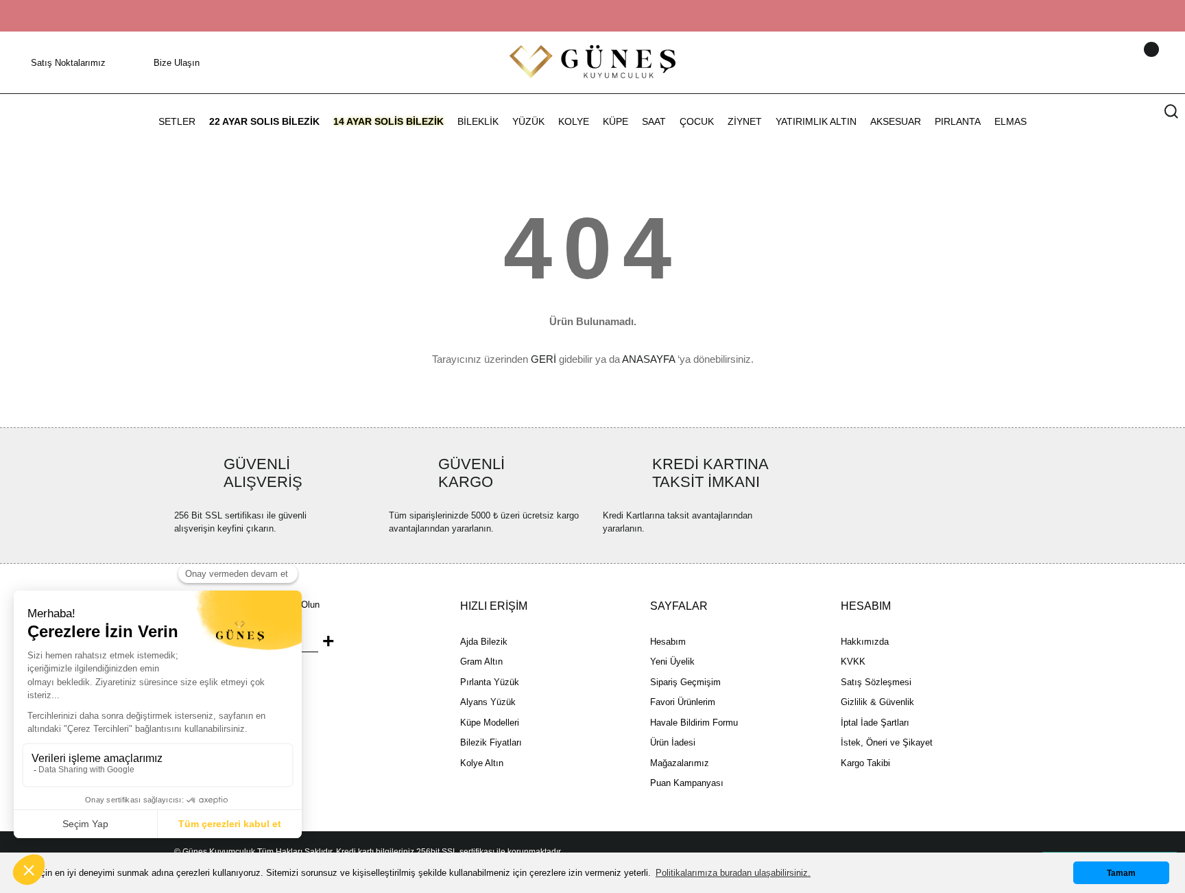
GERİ (543, 359)
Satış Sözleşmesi (876, 682)
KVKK (853, 661)
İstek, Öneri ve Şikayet (887, 742)
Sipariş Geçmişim (685, 682)
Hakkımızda (865, 641)
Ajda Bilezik (483, 641)
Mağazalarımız (679, 763)
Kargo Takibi (865, 763)
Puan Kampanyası (686, 783)
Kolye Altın (481, 763)
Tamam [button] (1121, 872)
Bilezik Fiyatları (491, 742)
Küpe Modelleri (489, 722)
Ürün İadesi (672, 742)
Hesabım (668, 641)
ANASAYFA (648, 359)
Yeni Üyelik (672, 661)
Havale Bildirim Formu (694, 722)
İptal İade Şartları (875, 722)
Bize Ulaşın (177, 63)
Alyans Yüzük (488, 702)
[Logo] (592, 61)
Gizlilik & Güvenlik (877, 702)
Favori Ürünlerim (682, 702)
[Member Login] (1133, 62)
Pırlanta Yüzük (489, 682)
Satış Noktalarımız (68, 63)
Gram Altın (481, 661)
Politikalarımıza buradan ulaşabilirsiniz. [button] (733, 873)
